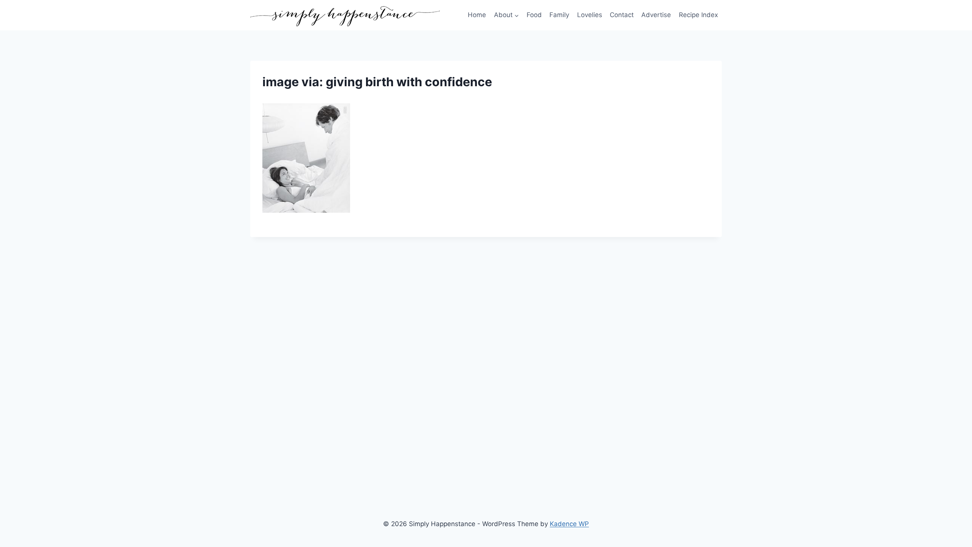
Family (559, 15)
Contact (622, 15)
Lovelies (589, 15)
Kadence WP (569, 524)
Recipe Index (698, 15)
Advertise (656, 15)
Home (477, 15)
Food (534, 15)
